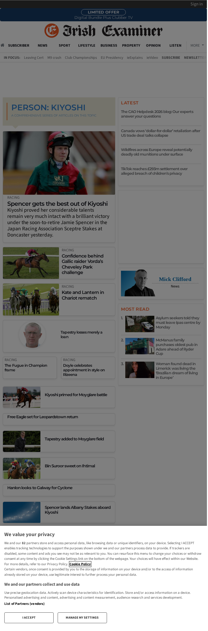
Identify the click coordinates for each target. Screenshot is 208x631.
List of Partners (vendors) (24, 603)
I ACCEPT (29, 617)
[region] (103, 576)
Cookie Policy (80, 564)
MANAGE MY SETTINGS (82, 617)
